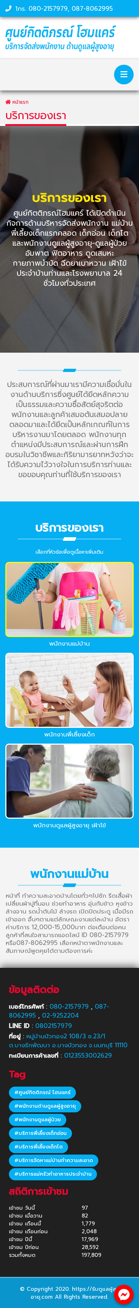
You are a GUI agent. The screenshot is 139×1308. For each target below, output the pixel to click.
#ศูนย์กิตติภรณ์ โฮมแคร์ (42, 1092)
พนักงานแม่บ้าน (69, 643)
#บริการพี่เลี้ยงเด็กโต (38, 1147)
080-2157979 (48, 8)
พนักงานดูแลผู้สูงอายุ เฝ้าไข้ (69, 825)
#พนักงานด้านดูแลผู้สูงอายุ (45, 1106)
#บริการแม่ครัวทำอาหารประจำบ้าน (53, 1174)
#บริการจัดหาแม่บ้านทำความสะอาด (53, 1160)
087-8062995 (92, 8)
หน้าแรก (20, 102)
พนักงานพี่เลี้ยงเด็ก (69, 734)
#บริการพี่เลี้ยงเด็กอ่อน (40, 1133)
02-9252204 (60, 1015)
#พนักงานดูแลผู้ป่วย (37, 1119)
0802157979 (53, 1025)
